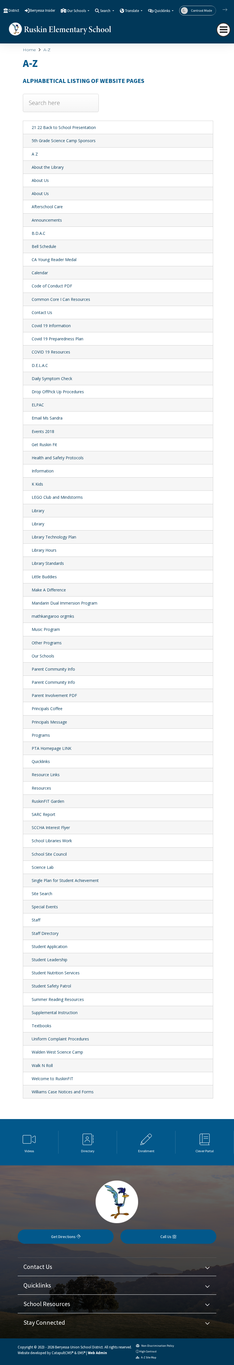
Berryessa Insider (42, 10)
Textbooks (41, 1025)
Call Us (166, 1236)
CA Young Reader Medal (54, 259)
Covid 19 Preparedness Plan (57, 338)
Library (38, 510)
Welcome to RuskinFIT (52, 1078)
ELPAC (38, 405)
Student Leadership (49, 959)
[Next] (221, 10)
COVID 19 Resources (51, 352)
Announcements (47, 220)
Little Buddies (44, 576)
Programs (41, 735)
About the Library (48, 167)
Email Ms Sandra (47, 418)
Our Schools (43, 656)
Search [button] (105, 10)
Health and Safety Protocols (58, 457)
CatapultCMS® (62, 1352)
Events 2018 (43, 431)
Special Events (45, 906)
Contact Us (42, 312)
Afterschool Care (47, 206)
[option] (29, 1142)
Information (43, 471)
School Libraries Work (52, 840)
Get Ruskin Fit (44, 444)
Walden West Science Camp (57, 1052)
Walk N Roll (42, 1065)
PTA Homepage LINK (51, 748)
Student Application (49, 946)
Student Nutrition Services (56, 972)
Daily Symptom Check (52, 378)
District (14, 10)
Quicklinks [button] (162, 10)
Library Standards (48, 563)
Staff (36, 920)
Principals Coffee (47, 708)
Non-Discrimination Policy (157, 1346)
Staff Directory (45, 933)
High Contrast (148, 1351)
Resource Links (46, 774)
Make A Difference (49, 590)
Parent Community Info (53, 669)
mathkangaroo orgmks (53, 616)
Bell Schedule (44, 246)
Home (29, 49)
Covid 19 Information (51, 325)
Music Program (46, 629)
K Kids (37, 484)
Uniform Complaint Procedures (60, 1039)
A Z (35, 154)
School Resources (46, 1304)
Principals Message (49, 722)
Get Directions (63, 1236)
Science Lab (43, 867)
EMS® (81, 1352)
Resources (41, 788)
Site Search (42, 893)
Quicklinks (41, 761)
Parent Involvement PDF (54, 695)
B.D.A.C (38, 233)
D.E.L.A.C (40, 365)
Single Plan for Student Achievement (65, 880)
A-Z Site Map (148, 1357)
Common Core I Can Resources (61, 299)
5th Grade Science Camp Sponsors (64, 140)
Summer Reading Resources (58, 999)
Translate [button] (132, 10)
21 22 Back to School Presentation (64, 127)
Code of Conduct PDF (52, 286)
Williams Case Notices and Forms (63, 1091)
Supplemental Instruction (55, 1012)
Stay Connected (44, 1322)
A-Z (47, 49)
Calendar (40, 272)
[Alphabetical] (61, 107)
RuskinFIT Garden (48, 801)
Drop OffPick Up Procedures (58, 391)
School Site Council (49, 854)
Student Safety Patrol (51, 986)
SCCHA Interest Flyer (51, 827)
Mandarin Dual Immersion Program (64, 603)
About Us (40, 180)
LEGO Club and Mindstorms (57, 497)
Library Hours (44, 550)
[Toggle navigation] (223, 29)
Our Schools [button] (77, 10)
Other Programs (47, 642)
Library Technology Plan (54, 537)
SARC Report (43, 814)
